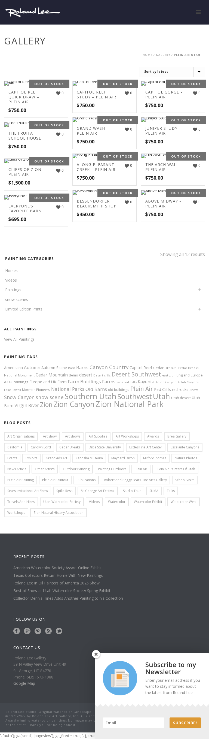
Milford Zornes (154, 458)
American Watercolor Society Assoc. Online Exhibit (57, 567)
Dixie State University (105, 447)
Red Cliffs (162, 389)
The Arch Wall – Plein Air (164, 167)
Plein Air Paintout (55, 480)
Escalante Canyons (185, 447)
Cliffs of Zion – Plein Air (26, 172)
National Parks (67, 389)
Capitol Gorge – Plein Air (164, 94)
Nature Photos (186, 458)
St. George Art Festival (98, 490)
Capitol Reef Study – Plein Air (96, 94)
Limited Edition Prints (23, 309)
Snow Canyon (19, 397)
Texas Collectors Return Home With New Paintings (58, 575)
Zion (46, 404)
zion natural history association (58, 512)
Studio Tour (132, 490)
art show (50, 436)
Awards (153, 436)
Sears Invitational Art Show (27, 490)
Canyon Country (109, 367)
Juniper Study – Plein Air (163, 131)
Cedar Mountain (52, 375)
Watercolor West (183, 501)
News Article (16, 469)
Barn (71, 368)
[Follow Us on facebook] (16, 631)
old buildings (118, 389)
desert (85, 375)
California (14, 447)
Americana (13, 367)
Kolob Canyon (165, 382)
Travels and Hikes (21, 501)
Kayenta (146, 382)
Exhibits (31, 458)
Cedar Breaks (165, 367)
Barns (82, 367)
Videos (11, 280)
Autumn (32, 367)
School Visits (184, 480)
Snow (193, 390)
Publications (86, 480)
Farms (108, 381)
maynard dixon (123, 458)
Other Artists (44, 469)
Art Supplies (98, 436)
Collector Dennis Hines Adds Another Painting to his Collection (68, 598)
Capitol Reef (141, 367)
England (183, 375)
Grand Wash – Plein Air (93, 131)
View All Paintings (19, 339)
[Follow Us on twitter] (59, 631)
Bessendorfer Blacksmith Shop (96, 203)
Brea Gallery (176, 436)
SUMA (153, 490)
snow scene (50, 397)
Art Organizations (21, 436)
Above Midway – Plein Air (163, 203)
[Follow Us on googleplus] (27, 631)
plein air (141, 469)
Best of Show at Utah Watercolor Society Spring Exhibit (61, 590)
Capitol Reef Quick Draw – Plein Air (23, 96)
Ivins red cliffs (126, 382)
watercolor (116, 501)
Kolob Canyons (187, 382)
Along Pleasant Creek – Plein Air (96, 167)
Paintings (13, 289)
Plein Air (141, 389)
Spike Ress (64, 490)
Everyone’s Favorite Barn (25, 208)
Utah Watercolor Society (62, 501)
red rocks (180, 389)
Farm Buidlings (84, 381)
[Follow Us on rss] (48, 631)
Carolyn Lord (41, 447)
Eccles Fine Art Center (145, 447)
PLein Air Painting (20, 480)
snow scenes (16, 299)
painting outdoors (112, 469)
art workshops (127, 436)
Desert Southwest (136, 374)
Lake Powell (12, 390)
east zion (169, 375)
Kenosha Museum (89, 458)
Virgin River (26, 405)
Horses (11, 270)
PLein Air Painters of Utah (175, 469)
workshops (16, 512)
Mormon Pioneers (36, 389)
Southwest (135, 396)
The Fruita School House (24, 136)
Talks (171, 490)
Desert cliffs (101, 375)
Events (12, 458)
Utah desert (181, 397)
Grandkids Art (56, 458)
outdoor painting (76, 469)
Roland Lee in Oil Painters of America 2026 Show (56, 583)
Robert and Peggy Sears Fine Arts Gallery (135, 480)
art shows (72, 436)
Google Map (24, 683)
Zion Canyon (74, 404)
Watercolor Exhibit (148, 501)
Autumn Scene (54, 367)
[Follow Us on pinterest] (38, 631)
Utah (161, 396)
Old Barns (96, 389)
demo (73, 375)
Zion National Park (130, 404)
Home (147, 55)
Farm (62, 381)
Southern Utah (90, 396)
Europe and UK (42, 381)
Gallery (163, 55)
